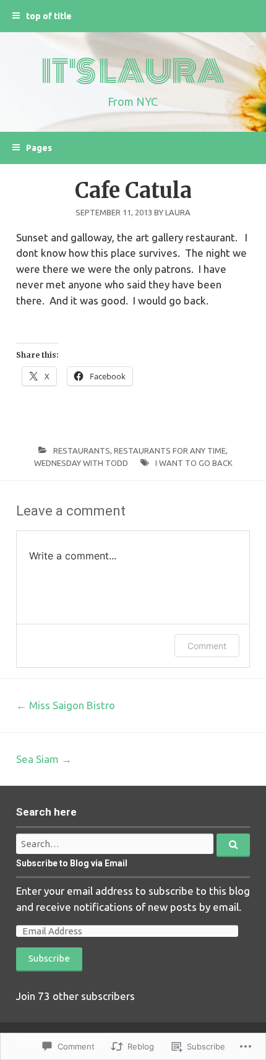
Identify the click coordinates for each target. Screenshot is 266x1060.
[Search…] (233, 845)
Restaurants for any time (170, 450)
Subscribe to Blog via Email (71, 863)
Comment (206, 645)
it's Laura (133, 72)
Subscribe (49, 958)
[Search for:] (133, 844)
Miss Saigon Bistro (65, 705)
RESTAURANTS (81, 450)
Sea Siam (44, 759)
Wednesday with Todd (81, 463)
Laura (178, 212)
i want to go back (194, 463)
